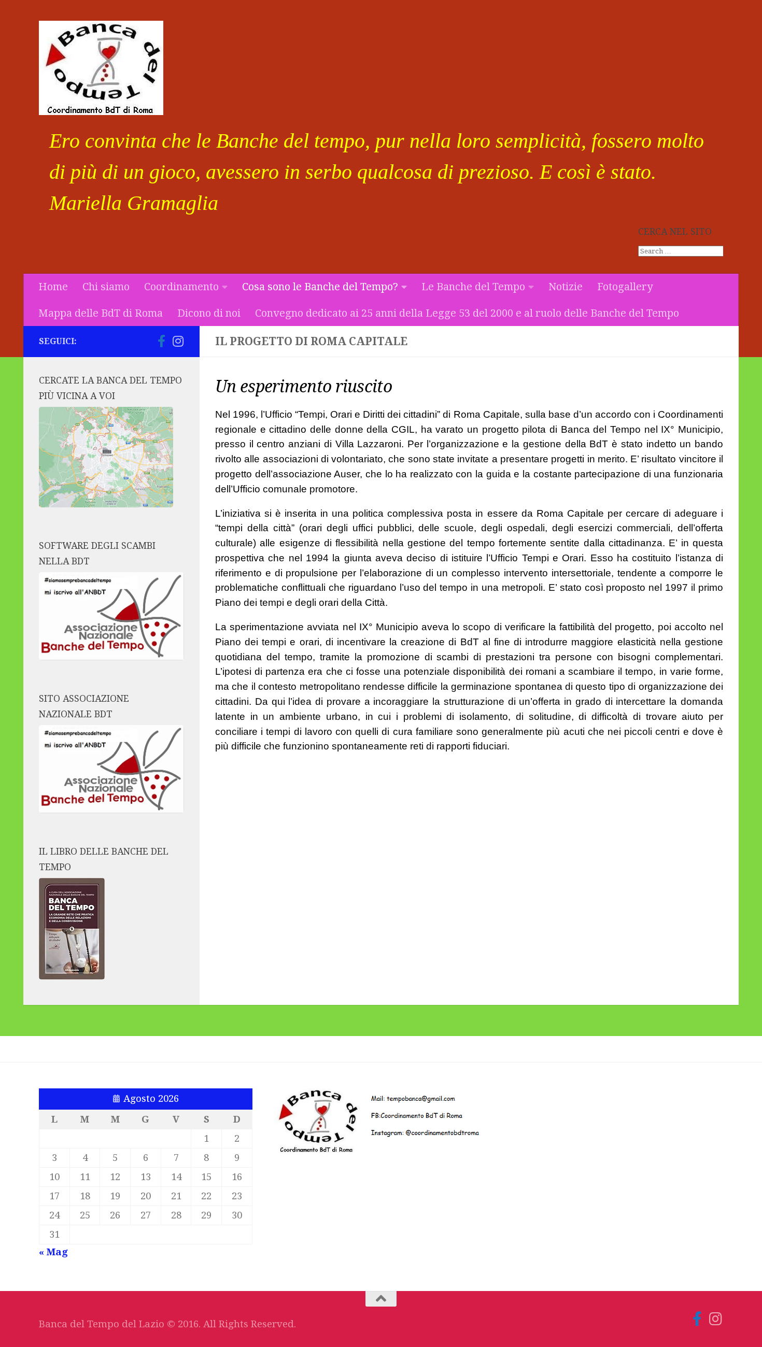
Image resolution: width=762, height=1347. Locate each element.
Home (53, 286)
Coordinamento (181, 286)
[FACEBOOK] (144, 341)
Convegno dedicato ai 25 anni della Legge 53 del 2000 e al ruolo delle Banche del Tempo (467, 313)
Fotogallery (625, 286)
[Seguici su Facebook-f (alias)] (161, 341)
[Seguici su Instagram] (178, 341)
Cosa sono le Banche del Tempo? (320, 286)
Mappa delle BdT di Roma (100, 313)
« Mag (53, 1252)
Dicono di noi (209, 313)
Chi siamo (106, 286)
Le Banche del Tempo (473, 286)
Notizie (565, 286)
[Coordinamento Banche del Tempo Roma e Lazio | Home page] (101, 68)
